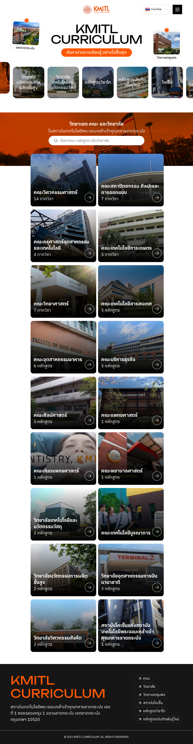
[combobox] (156, 9)
